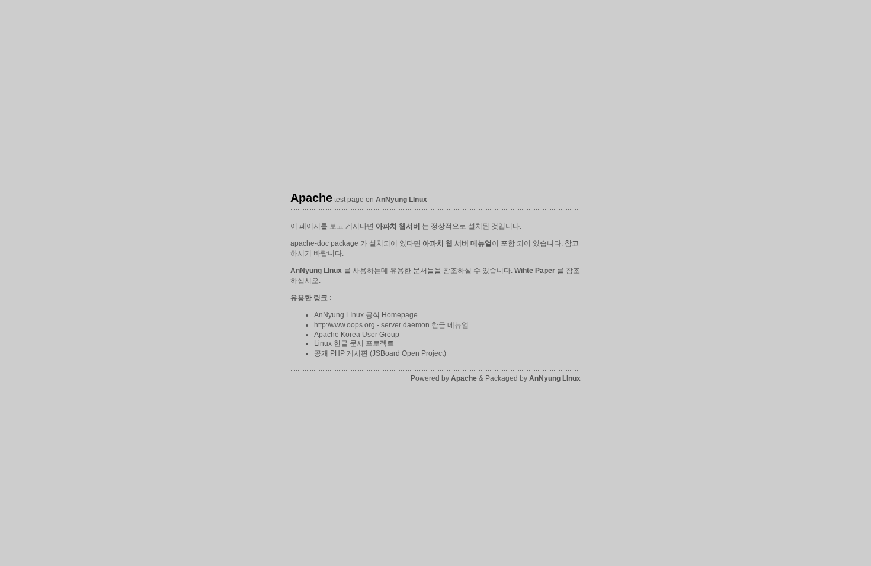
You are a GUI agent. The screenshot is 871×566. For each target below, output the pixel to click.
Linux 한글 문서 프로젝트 (354, 343)
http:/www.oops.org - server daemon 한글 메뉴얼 (391, 325)
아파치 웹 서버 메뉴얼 (457, 243)
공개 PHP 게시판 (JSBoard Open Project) (380, 353)
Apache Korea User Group (356, 334)
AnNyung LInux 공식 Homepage (366, 315)
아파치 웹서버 (398, 226)
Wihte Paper (534, 270)
